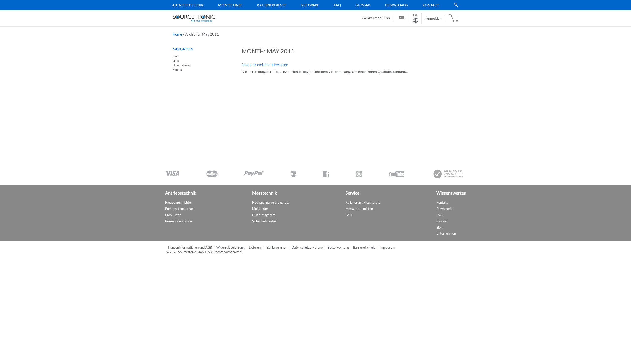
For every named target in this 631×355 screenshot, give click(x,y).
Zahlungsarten (277, 247)
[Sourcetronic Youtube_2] (396, 174)
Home (177, 34)
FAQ (337, 5)
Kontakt (430, 5)
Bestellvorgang (338, 247)
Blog (176, 56)
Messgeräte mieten (359, 209)
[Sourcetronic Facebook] (326, 174)
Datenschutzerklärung (307, 247)
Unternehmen (182, 65)
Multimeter (260, 209)
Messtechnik (230, 5)
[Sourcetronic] (194, 18)
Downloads (396, 5)
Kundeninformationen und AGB (190, 247)
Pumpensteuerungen (179, 209)
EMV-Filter (173, 215)
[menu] (314, 5)
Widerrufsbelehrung (230, 247)
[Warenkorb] (453, 18)
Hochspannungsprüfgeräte (271, 202)
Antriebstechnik (188, 5)
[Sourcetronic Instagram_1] (359, 174)
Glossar (362, 5)
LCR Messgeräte (264, 215)
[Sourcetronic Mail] (401, 18)
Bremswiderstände (178, 221)
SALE (349, 215)
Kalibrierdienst (271, 5)
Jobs (176, 61)
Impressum (387, 247)
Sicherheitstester (264, 221)
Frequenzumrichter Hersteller (264, 65)
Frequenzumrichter (178, 202)
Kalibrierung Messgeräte (362, 202)
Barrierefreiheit (364, 247)
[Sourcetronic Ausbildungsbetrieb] (448, 173)
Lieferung (255, 247)
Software (310, 5)
